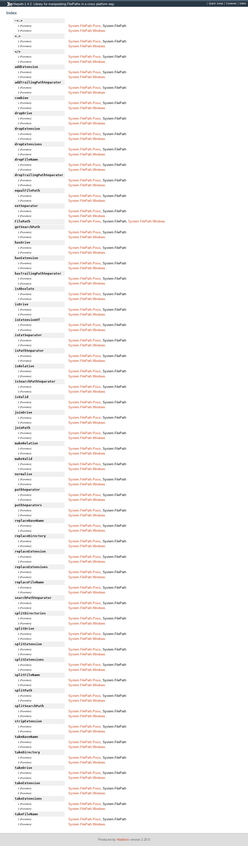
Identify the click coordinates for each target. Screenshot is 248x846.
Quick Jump (216, 3)
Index (243, 3)
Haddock (123, 839)
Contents (231, 3)
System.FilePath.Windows (86, 31)
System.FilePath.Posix (84, 26)
